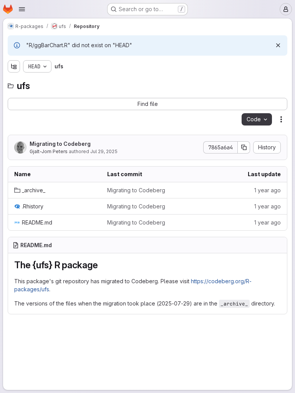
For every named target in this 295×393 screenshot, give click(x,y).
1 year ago (267, 190)
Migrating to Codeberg (60, 143)
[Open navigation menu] (22, 9)
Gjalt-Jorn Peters (49, 151)
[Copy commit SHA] (244, 147)
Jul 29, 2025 (104, 151)
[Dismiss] (278, 45)
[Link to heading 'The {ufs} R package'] (103, 265)
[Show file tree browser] (14, 66)
